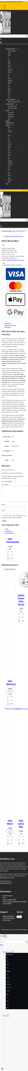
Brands (4, 1015)
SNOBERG (10, 80)
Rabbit (9, 61)
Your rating (5, 481)
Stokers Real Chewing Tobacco (14, 101)
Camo (9, 177)
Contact (4, 5)
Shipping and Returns (8, 916)
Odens (9, 169)
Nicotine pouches (7, 231)
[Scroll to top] (1, 936)
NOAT (9, 90)
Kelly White (10, 69)
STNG (9, 141)
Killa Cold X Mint (21, 824)
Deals (3, 45)
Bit (8, 171)
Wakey (9, 118)
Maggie (9, 88)
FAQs (4, 7)
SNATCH (9, 82)
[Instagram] (7, 188)
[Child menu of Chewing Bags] (16, 104)
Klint (14, 231)
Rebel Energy (10, 114)
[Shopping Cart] (1, 43)
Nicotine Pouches (7, 895)
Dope (9, 97)
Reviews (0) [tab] (8, 327)
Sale (7, 183)
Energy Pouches (6, 949)
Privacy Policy (7, 920)
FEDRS (9, 65)
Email (4, 510)
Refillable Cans (10, 122)
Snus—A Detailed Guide (9, 899)
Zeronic (8, 121)
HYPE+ (9, 152)
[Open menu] (1, 193)
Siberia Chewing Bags (12, 108)
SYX (9, 84)
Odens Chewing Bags (12, 105)
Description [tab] (8, 323)
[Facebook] (3, 188)
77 (8, 57)
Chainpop (10, 143)
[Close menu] (0, 939)
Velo (9, 59)
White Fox (10, 71)
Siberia (9, 63)
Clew (9, 95)
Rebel (9, 135)
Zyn (8, 74)
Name (4, 504)
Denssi (9, 55)
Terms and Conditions (9, 918)
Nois (9, 129)
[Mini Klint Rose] (14, 236)
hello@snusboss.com (6, 883)
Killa (9, 86)
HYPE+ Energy (11, 116)
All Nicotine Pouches (12, 50)
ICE (8, 76)
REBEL (9, 53)
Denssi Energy (11, 112)
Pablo (9, 67)
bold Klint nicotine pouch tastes (15, 260)
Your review (5, 484)
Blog (4, 9)
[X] (5, 188)
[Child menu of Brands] (12, 125)
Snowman (10, 160)
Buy (4, 263)
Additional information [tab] (10, 325)
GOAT (9, 92)
